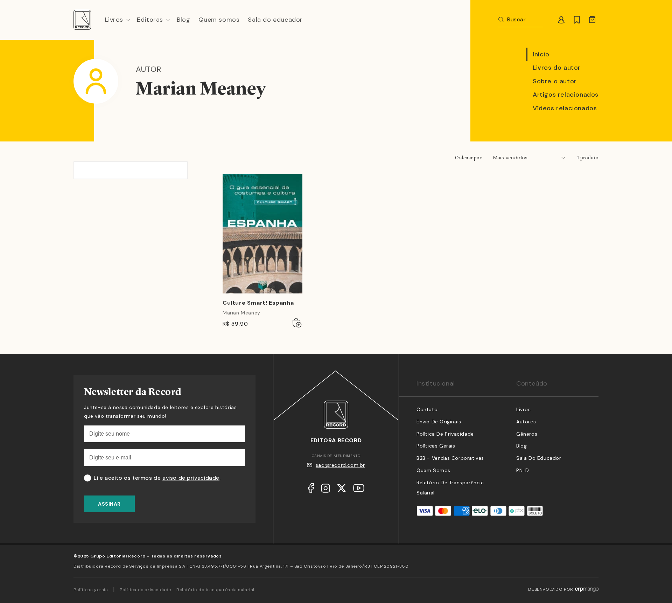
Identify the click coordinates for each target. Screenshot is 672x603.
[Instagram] (325, 490)
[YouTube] (358, 489)
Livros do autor (557, 67)
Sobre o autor (555, 81)
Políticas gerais (91, 589)
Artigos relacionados (565, 94)
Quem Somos (433, 470)
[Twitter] (341, 490)
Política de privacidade (145, 589)
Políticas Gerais (435, 446)
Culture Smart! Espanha (258, 302)
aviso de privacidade (190, 477)
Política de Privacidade (445, 434)
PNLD (522, 470)
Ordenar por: (469, 157)
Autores (526, 421)
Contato (427, 409)
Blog (521, 446)
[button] (117, 20)
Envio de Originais (438, 421)
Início (541, 54)
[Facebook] (311, 490)
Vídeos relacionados (565, 108)
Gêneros (526, 434)
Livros (523, 409)
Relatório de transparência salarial (215, 589)
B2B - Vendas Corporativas (450, 458)
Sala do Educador (538, 458)
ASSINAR (109, 504)
